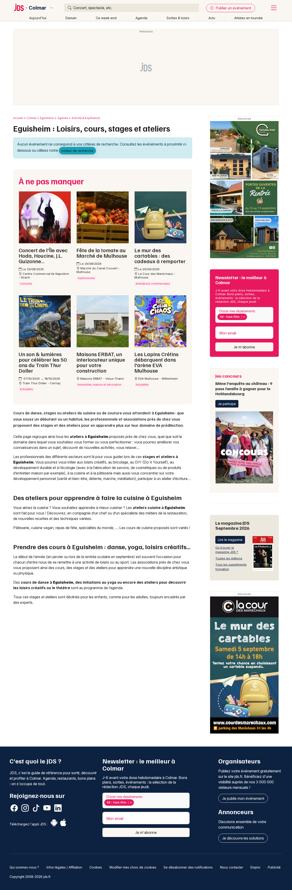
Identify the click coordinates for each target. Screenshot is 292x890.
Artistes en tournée (248, 18)
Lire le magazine (230, 540)
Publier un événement (233, 8)
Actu (212, 18)
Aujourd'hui (37, 18)
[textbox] (249, 317)
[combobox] (244, 315)
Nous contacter (231, 867)
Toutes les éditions (228, 558)
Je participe (227, 404)
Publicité (274, 867)
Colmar (37, 7)
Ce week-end (106, 18)
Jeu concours (243, 384)
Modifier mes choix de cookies (133, 867)
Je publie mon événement (243, 798)
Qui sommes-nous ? (24, 867)
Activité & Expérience (86, 118)
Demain (71, 18)
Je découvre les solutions (243, 838)
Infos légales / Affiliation (64, 867)
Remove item (244, 316)
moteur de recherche (77, 151)
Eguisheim (47, 118)
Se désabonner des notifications (188, 867)
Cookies (95, 867)
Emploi (255, 867)
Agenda (141, 18)
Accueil (18, 118)
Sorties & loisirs (178, 18)
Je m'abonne (244, 347)
